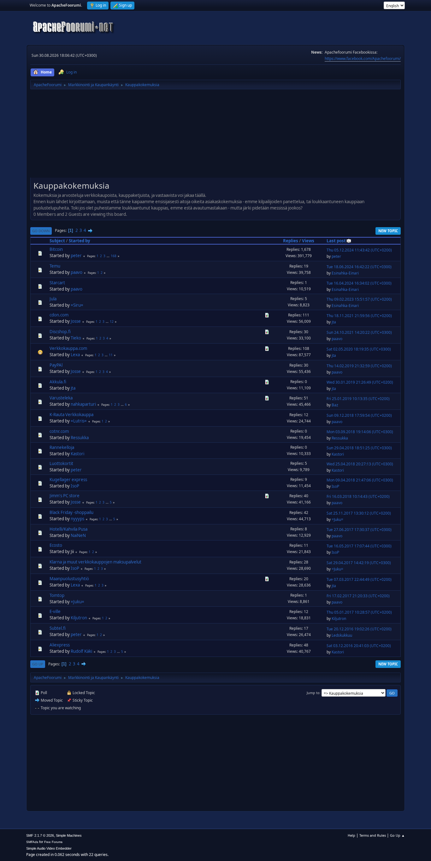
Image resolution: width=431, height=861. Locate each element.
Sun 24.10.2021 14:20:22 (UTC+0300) (359, 332)
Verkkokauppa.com (68, 348)
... (108, 256)
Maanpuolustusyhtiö (69, 578)
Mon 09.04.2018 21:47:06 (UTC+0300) (360, 480)
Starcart (57, 283)
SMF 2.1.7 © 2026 (40, 835)
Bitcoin (56, 249)
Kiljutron (79, 618)
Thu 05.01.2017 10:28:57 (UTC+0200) (359, 612)
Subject (57, 241)
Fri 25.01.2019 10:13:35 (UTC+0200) (358, 398)
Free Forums (53, 842)
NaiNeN (78, 535)
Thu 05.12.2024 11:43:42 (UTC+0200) (359, 250)
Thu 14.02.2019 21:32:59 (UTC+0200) (359, 366)
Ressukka (80, 437)
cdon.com (59, 315)
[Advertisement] (215, 135)
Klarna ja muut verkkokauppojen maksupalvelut (95, 562)
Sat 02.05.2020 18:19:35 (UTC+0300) (359, 349)
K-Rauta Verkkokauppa (71, 414)
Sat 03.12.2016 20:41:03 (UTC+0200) (359, 645)
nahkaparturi (83, 404)
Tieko (76, 338)
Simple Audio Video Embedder (49, 848)
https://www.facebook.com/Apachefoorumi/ (363, 58)
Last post (336, 241)
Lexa (75, 354)
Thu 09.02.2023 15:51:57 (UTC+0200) (359, 299)
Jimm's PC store (65, 495)
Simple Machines (69, 835)
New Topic (388, 230)
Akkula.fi (58, 382)
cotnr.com (59, 431)
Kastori (77, 454)
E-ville (55, 611)
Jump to (313, 692)
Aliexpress (60, 645)
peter (76, 255)
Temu (55, 266)
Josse (76, 321)
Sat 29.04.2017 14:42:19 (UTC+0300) (359, 562)
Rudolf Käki (81, 651)
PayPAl (56, 365)
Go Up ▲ (397, 835)
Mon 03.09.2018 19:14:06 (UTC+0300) (360, 431)
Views (308, 241)
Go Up (37, 664)
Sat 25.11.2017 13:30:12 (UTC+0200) (359, 513)
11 (111, 355)
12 (112, 321)
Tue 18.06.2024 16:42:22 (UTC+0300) (359, 266)
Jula (53, 299)
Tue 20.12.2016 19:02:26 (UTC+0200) (359, 629)
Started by (79, 241)
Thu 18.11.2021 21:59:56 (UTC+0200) (359, 315)
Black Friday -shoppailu (71, 512)
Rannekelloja (62, 447)
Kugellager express (68, 479)
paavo (76, 272)
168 (113, 256)
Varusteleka (61, 398)
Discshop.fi (60, 331)
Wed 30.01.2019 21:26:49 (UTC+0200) (360, 382)
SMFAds (32, 842)
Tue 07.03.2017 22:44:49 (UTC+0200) (359, 579)
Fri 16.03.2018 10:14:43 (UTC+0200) (358, 496)
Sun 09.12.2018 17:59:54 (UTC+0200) (359, 415)
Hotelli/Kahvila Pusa (68, 529)
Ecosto (56, 545)
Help (351, 835)
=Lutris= (79, 421)
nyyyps (77, 519)
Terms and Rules (372, 835)
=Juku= (337, 519)
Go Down (41, 230)
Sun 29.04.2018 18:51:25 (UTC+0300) (359, 448)
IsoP (75, 486)
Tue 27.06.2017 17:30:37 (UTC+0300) (359, 529)
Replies (290, 241)
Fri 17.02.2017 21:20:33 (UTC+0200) (358, 596)
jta (334, 322)
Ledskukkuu (342, 635)
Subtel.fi (58, 628)
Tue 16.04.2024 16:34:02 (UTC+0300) (359, 283)
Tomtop (57, 595)
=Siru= (77, 305)
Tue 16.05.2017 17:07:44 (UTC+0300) (359, 546)
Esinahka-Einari (345, 273)
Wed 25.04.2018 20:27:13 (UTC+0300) (360, 464)
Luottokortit (61, 463)
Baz (335, 405)
